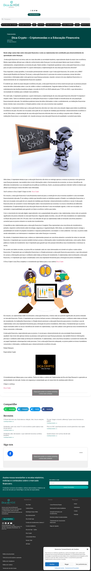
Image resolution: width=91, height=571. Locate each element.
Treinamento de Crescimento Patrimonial (57, 521)
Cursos (75, 511)
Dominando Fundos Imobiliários (58, 508)
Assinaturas (77, 507)
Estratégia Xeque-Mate (32, 511)
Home (75, 503)
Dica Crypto (29, 533)
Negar (67, 564)
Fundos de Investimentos (53, 24)
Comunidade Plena (31, 536)
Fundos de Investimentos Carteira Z (35, 522)
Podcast (76, 514)
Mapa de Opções (54, 526)
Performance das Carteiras (9, 24)
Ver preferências (81, 564)
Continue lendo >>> (9, 421)
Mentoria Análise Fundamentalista (58, 517)
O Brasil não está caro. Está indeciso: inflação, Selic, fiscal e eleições (24, 419)
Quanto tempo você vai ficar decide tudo (58, 433)
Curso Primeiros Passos (56, 504)
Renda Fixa (41, 24)
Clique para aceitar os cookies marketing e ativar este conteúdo (45, 392)
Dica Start (28, 504)
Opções (77, 24)
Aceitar (52, 564)
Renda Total (29, 540)
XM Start (28, 544)
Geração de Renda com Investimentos (56, 512)
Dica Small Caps (30, 519)
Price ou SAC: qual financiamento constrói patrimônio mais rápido (66, 426)
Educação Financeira (25, 24)
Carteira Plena (29, 508)
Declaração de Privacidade (72, 568)
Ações (34, 24)
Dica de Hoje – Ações (31, 529)
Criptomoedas (11, 34)
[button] (87, 549)
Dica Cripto (35, 191)
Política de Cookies (59, 568)
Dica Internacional (30, 515)
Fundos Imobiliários (67, 24)
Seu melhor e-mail (54, 480)
